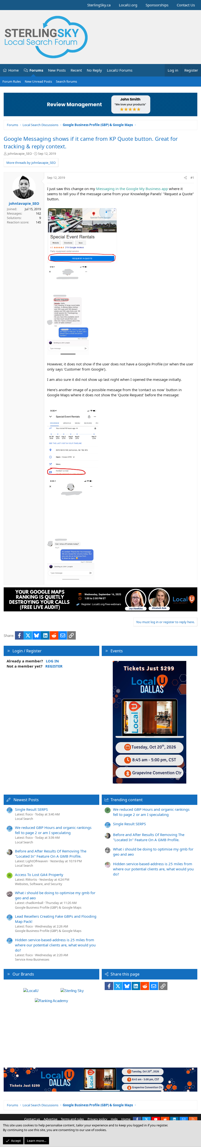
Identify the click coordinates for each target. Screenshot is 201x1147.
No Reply (94, 70)
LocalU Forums (119, 70)
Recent (76, 70)
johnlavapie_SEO (20, 153)
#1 (192, 177)
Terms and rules (72, 1119)
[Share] (185, 177)
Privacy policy (97, 1119)
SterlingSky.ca (99, 4)
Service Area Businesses (32, 959)
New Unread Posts (38, 81)
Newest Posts (26, 799)
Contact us (32, 1119)
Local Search (24, 818)
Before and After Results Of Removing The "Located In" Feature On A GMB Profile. (50, 854)
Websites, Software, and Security (38, 884)
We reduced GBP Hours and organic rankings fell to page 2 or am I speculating (53, 830)
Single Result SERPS (31, 809)
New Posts (57, 70)
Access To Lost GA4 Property (39, 874)
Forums (36, 70)
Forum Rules (11, 81)
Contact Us (186, 4)
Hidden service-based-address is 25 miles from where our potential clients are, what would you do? (55, 945)
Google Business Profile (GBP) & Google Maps (48, 907)
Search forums (66, 81)
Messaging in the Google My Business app (132, 188)
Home (13, 70)
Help (114, 1119)
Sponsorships (157, 4)
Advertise (50, 1119)
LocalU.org (128, 4)
